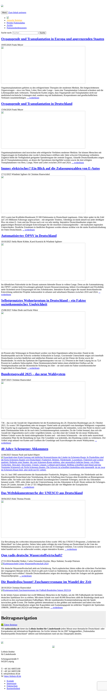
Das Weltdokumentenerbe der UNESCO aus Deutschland (42, 493)
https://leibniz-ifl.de (12, 676)
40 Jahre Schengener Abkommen (24, 449)
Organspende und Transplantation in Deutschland (36, 103)
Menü (4, 13)
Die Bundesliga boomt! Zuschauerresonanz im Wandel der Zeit (46, 582)
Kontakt (10, 681)
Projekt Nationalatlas (16, 23)
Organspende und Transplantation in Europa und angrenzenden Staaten (52, 39)
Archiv (10, 25)
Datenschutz (12, 686)
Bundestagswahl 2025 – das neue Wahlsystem (33, 374)
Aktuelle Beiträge (14, 20)
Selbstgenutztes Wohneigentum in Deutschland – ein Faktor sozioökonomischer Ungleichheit (43, 302)
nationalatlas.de (20, 5)
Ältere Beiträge (9, 625)
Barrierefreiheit (13, 688)
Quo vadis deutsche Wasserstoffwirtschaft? (31, 555)
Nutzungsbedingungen (17, 28)
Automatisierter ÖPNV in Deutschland (29, 235)
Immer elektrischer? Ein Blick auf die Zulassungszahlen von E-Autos (50, 168)
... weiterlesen (33, 98)
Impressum (11, 683)
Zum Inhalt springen (17, 12)
